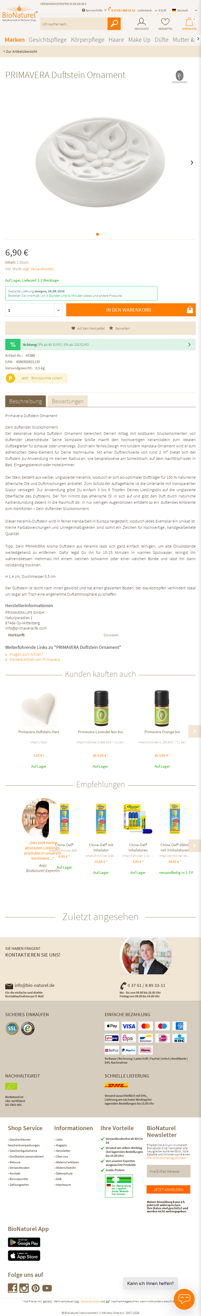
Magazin (61, 1145)
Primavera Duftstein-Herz (38, 731)
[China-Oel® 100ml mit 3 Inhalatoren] (174, 819)
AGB (58, 1179)
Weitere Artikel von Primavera (34, 659)
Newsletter (62, 1151)
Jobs (59, 1139)
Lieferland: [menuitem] (145, 10)
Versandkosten (19, 1168)
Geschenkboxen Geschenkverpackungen (24, 1142)
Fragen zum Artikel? (26, 654)
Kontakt (14, 1173)
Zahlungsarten (19, 1185)
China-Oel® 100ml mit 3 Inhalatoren (174, 847)
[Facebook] (13, 1291)
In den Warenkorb (128, 309)
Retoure (14, 1162)
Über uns (61, 1156)
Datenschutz (63, 1173)
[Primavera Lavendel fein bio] (100, 708)
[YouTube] (47, 1291)
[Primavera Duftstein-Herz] (39, 708)
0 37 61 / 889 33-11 (123, 10)
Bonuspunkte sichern (46, 378)
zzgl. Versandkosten (38, 268)
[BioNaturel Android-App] (31, 1242)
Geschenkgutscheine (23, 1151)
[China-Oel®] (64, 819)
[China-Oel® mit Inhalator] (101, 819)
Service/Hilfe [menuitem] (94, 10)
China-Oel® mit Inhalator (101, 847)
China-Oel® (64, 844)
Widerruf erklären (67, 1162)
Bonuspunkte (18, 1179)
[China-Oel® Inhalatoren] (138, 819)
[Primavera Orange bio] (162, 708)
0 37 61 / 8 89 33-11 (146, 985)
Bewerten (122, 328)
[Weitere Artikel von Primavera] (180, 79)
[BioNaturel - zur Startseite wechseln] (20, 16)
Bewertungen (68, 401)
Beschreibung (25, 401)
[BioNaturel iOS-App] (31, 1255)
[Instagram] (24, 1291)
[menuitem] (141, 24)
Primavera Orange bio (162, 731)
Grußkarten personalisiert (26, 1156)
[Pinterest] (36, 1291)
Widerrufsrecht (65, 1168)
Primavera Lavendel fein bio (100, 731)
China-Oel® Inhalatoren (138, 847)
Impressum (63, 1185)
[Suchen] (114, 23)
